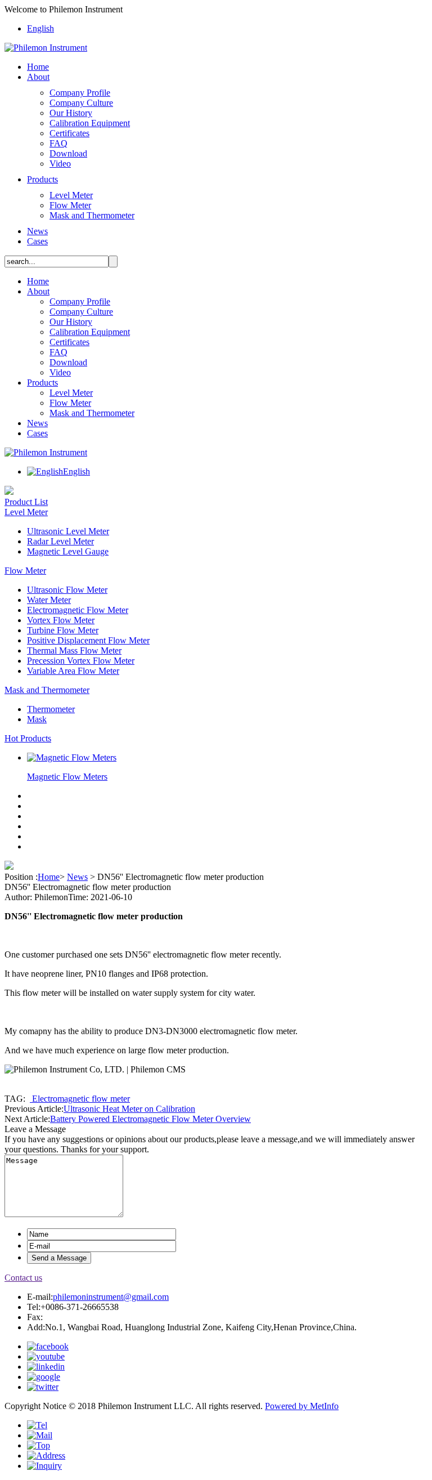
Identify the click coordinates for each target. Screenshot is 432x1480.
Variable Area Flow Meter (73, 671)
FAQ (59, 143)
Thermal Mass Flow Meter (74, 650)
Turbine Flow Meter (62, 630)
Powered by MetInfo (302, 1406)
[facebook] (48, 1346)
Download (68, 153)
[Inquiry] (44, 1465)
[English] (45, 471)
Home (38, 66)
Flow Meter (70, 205)
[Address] (46, 1455)
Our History (71, 113)
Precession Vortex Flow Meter (80, 660)
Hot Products (27, 738)
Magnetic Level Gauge (68, 551)
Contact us (23, 1277)
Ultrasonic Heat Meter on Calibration (129, 1109)
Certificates (69, 133)
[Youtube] (46, 1356)
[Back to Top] (38, 1445)
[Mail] (39, 1435)
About (38, 77)
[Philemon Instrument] (45, 47)
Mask (37, 719)
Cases (37, 241)
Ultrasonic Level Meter (68, 531)
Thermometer (51, 709)
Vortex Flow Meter (60, 620)
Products (42, 179)
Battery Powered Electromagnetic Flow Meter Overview (150, 1119)
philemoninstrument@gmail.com (111, 1297)
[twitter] (42, 1387)
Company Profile (80, 92)
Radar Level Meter (60, 541)
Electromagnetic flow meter (80, 1098)
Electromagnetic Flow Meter (77, 610)
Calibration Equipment (90, 123)
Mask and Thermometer (92, 215)
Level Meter (71, 195)
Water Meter (49, 600)
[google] (43, 1376)
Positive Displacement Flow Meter (88, 640)
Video (60, 163)
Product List (26, 502)
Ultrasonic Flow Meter (67, 589)
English (40, 28)
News (37, 231)
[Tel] (37, 1425)
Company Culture (81, 103)
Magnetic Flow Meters (67, 776)
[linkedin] (46, 1366)
